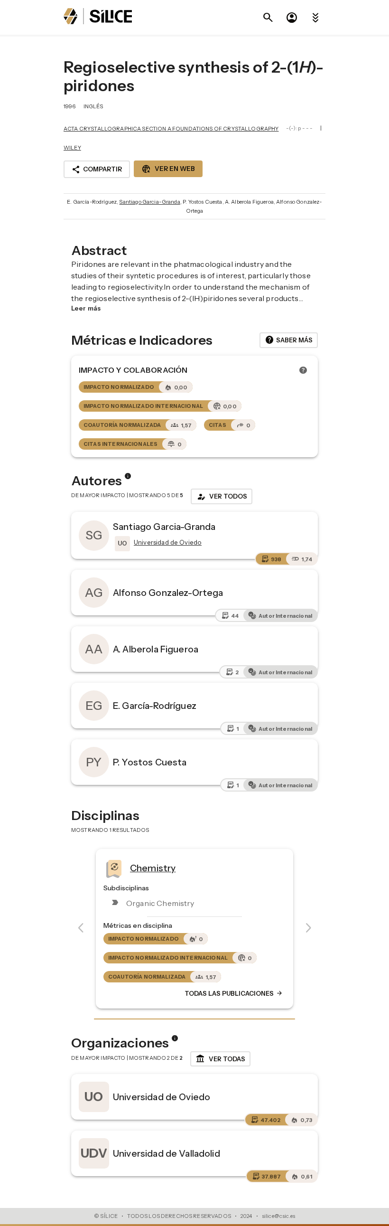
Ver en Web (168, 169)
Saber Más (289, 340)
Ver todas (220, 1059)
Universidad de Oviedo (161, 1097)
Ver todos (221, 496)
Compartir (97, 169)
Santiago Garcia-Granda (149, 201)
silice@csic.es (278, 1216)
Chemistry (153, 867)
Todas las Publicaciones (234, 993)
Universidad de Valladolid (166, 1153)
